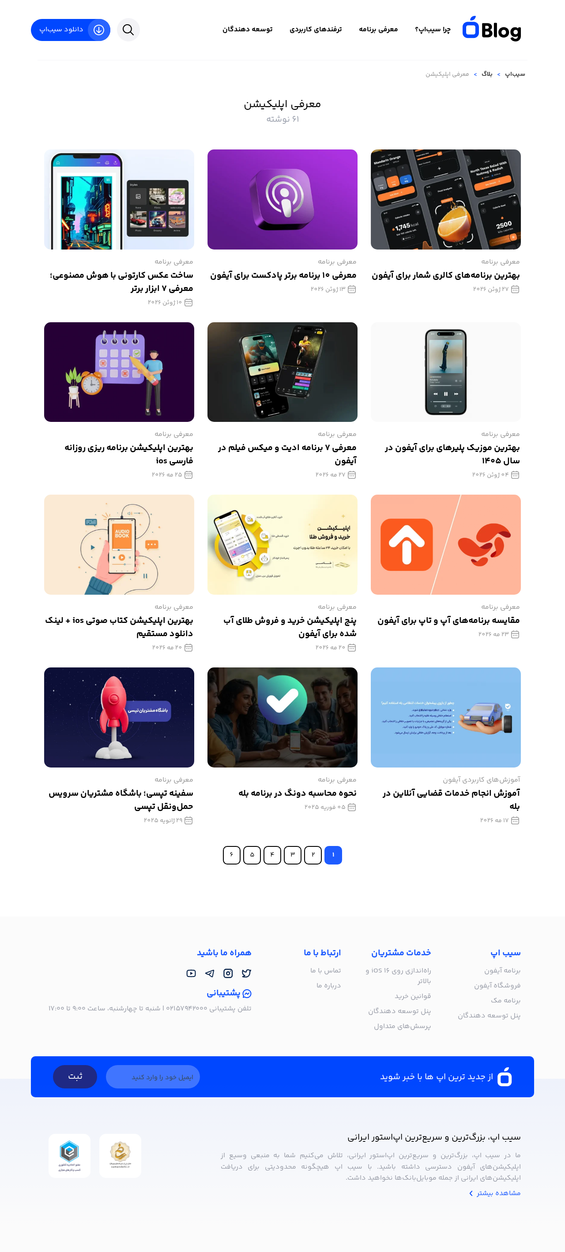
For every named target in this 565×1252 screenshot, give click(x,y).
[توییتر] (247, 973)
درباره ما (328, 985)
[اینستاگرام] (228, 973)
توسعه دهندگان (247, 29)
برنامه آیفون (502, 970)
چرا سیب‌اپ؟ (433, 29)
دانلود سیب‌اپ (61, 29)
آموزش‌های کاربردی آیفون (481, 780)
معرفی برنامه (378, 29)
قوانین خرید (413, 996)
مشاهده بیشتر (498, 1193)
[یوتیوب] (191, 973)
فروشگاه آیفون (497, 985)
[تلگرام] (210, 973)
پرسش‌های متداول (402, 1026)
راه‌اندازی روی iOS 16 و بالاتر (398, 976)
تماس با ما (325, 970)
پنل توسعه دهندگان (489, 1015)
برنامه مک (506, 1000)
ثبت (75, 1077)
